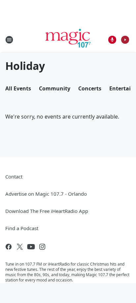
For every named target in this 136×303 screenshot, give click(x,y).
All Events (18, 88)
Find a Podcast (21, 228)
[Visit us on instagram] (42, 247)
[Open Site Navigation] (9, 40)
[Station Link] (68, 39)
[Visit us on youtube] (31, 247)
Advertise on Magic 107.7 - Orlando (46, 193)
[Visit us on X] (20, 247)
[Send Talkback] (112, 40)
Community (54, 88)
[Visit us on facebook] (9, 247)
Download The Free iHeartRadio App (46, 211)
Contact (13, 176)
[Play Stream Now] (125, 40)
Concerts (89, 88)
